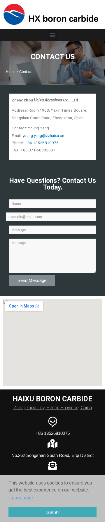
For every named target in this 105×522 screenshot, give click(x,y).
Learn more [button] (21, 497)
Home (10, 72)
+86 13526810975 (42, 142)
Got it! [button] (52, 512)
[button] (52, 35)
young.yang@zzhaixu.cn (43, 135)
